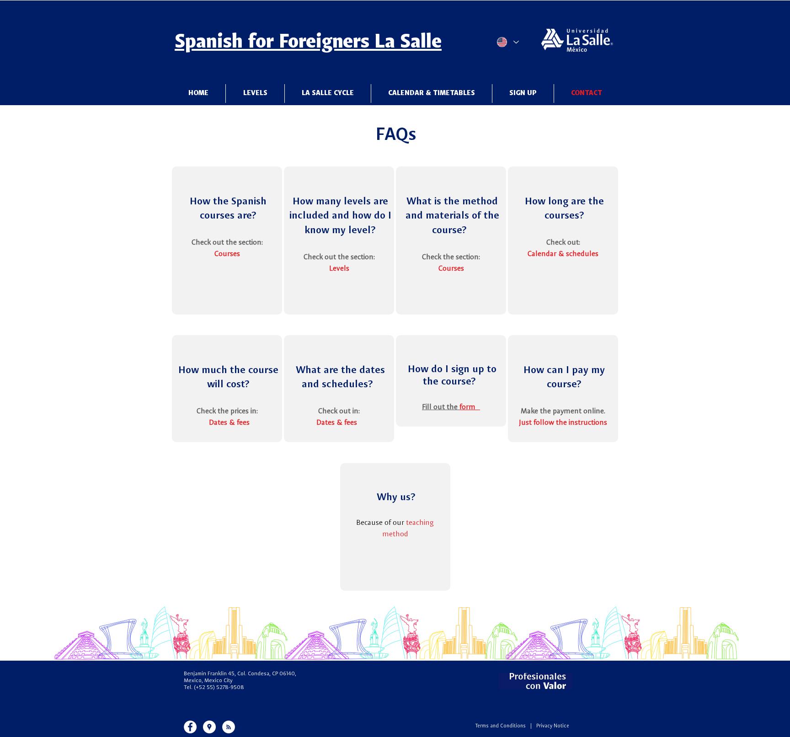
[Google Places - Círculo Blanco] (209, 727)
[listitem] (227, 240)
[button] (328, 93)
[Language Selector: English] (507, 42)
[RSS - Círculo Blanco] (228, 727)
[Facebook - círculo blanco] (190, 727)
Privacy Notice (552, 726)
